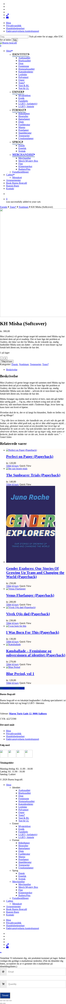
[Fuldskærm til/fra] (4, 1000)
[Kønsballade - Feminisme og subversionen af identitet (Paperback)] (13, 644)
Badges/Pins (24, 895)
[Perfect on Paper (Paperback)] (21, 450)
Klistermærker (25, 892)
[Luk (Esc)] (10, 1000)
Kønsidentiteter (25, 804)
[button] (1, 952)
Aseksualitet (24, 790)
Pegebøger (23, 859)
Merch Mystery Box (28, 887)
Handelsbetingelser (15, 736)
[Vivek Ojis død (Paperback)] (21, 607)
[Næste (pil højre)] (4, 1003)
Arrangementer (13, 906)
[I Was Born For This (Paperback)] (16, 626)
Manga (21, 856)
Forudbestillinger (20, 898)
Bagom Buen (12, 912)
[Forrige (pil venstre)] (1, 1003)
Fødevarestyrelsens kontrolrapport (22, 739)
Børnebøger (24, 848)
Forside (3, 207)
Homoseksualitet (26, 801)
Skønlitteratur (24, 862)
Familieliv (23, 831)
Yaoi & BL (23, 818)
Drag (20, 796)
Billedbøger (24, 843)
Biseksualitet (24, 793)
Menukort (17, 903)
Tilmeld (5, 995)
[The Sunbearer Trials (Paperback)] (16, 468)
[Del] (7, 1000)
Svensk (21, 879)
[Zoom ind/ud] (1, 1000)
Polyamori (23, 809)
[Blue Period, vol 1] (13, 667)
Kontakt (10, 914)
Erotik (21, 829)
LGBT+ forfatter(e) (27, 834)
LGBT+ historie (26, 837)
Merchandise (18, 881)
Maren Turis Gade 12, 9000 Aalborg (28, 713)
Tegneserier (35, 364)
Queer (21, 812)
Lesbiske (22, 807)
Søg (15, 40)
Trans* (13, 207)
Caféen (9, 901)
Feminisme (23, 798)
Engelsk (22, 876)
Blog (8, 730)
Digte (21, 851)
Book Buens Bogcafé (16, 909)
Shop (8, 784)
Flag (20, 890)
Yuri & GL (23, 820)
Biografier (23, 845)
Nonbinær (24, 207)
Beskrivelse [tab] (11, 369)
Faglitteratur (24, 854)
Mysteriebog (24, 826)
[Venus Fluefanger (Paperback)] (16, 588)
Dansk (15, 364)
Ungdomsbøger (25, 867)
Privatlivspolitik (13, 733)
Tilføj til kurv (6, 361)
